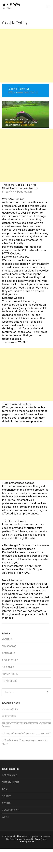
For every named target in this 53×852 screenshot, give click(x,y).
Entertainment (10, 782)
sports (6, 803)
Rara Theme (15, 839)
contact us (9, 653)
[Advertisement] (26, 56)
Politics (6, 796)
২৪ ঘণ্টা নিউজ (11, 4)
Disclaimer (8, 667)
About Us (7, 639)
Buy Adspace (9, 646)
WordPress (40, 839)
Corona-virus (10, 775)
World (5, 817)
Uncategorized (11, 810)
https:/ (12, 92)
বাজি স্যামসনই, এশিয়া (10, 709)
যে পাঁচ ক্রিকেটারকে (9, 716)
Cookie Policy (10, 660)
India (4, 789)
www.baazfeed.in (27, 92)
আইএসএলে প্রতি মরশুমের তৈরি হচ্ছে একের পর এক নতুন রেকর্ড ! (26, 733)
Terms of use (9, 681)
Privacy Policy (10, 674)
